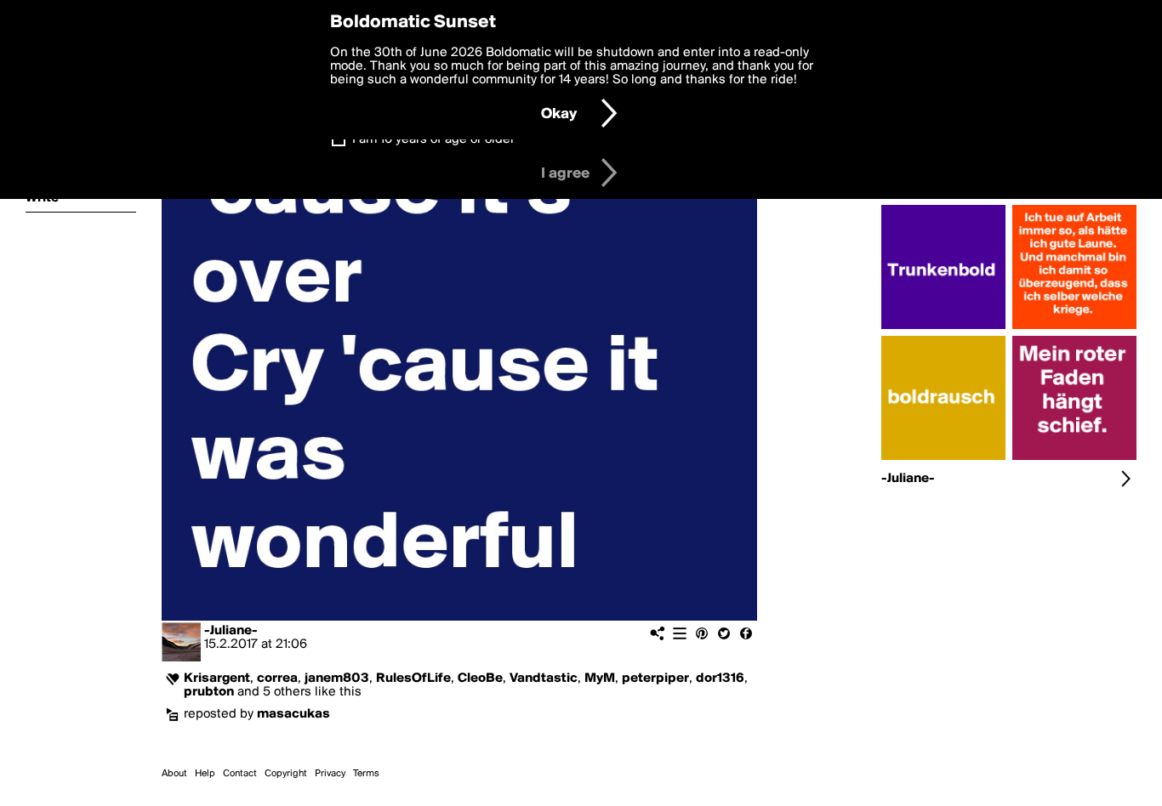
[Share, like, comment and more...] (943, 329)
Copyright (286, 774)
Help (205, 774)
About (174, 774)
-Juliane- (231, 631)
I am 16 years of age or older (433, 139)
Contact (240, 774)
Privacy (330, 774)
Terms (366, 774)
